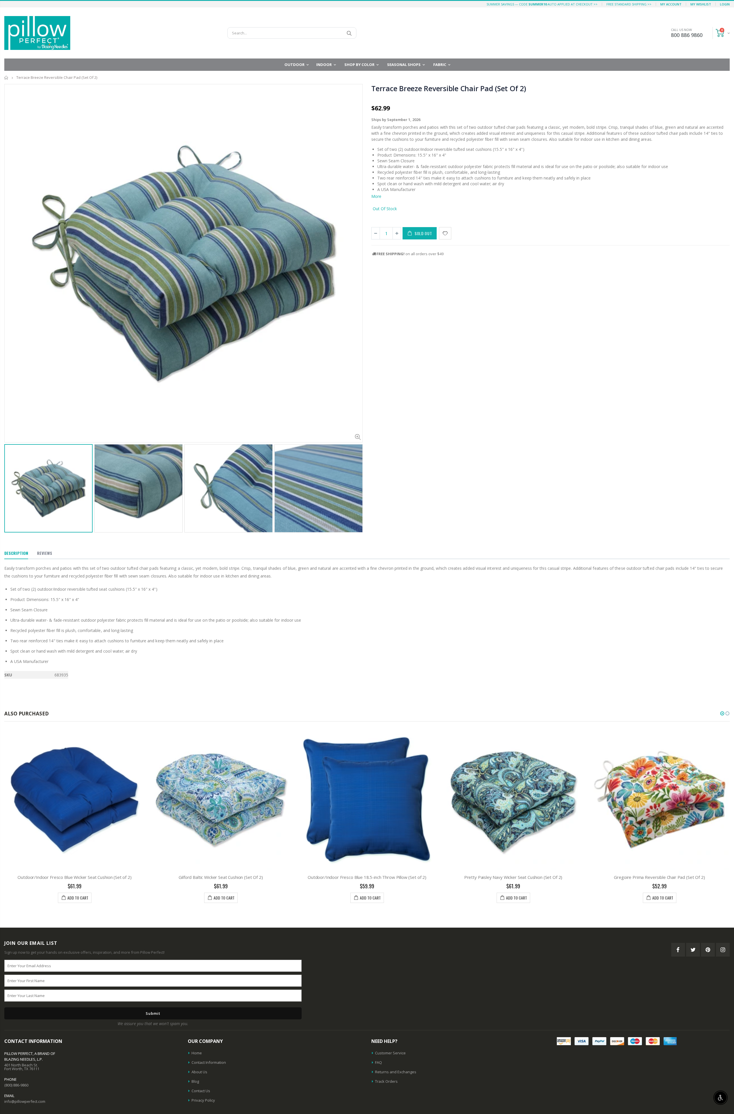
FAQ (378, 1062)
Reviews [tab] (44, 553)
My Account (671, 4)
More (376, 196)
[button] (722, 713)
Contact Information (209, 1062)
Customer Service (390, 1053)
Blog (195, 1081)
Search (349, 33)
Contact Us (201, 1090)
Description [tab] (16, 553)
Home (6, 77)
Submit (153, 1013)
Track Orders (386, 1081)
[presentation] (10, 479)
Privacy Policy (203, 1100)
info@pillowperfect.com (24, 1101)
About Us (199, 1071)
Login (725, 4)
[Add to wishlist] (445, 233)
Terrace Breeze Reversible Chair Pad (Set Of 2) (448, 88)
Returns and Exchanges (395, 1071)
